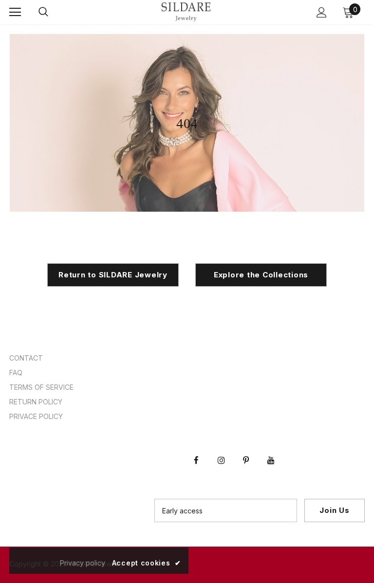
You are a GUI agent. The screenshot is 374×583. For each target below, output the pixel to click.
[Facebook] (196, 451)
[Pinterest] (246, 451)
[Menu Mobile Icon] (15, 12)
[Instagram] (221, 451)
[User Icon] (322, 12)
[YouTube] (271, 451)
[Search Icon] (43, 12)
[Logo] (186, 12)
